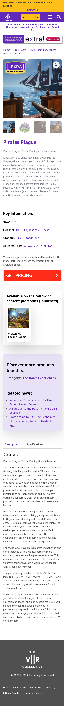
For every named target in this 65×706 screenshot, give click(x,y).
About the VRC (20, 687)
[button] (56, 64)
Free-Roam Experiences (43, 49)
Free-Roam (20, 49)
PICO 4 (20, 230)
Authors (29, 693)
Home (6, 49)
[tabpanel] (32, 538)
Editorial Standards (12, 693)
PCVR (19, 238)
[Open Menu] (50, 17)
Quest (30, 230)
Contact (40, 693)
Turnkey (47, 245)
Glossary (50, 687)
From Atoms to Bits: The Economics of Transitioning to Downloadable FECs (32, 421)
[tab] (11, 444)
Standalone (32, 238)
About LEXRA (36, 687)
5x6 (14, 222)
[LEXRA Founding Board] (15, 67)
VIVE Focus (42, 230)
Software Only (33, 245)
